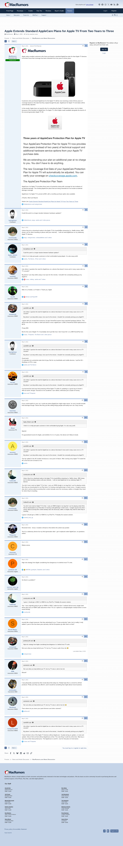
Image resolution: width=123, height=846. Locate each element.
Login (104, 53)
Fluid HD (10, 832)
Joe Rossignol (65, 794)
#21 (86, 636)
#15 (86, 524)
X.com (9, 791)
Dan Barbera (8, 813)
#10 (86, 400)
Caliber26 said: (27, 502)
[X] (108, 5)
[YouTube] (111, 5)
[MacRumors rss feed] (114, 5)
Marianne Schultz (66, 806)
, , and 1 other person (37, 220)
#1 (86, 45)
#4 (86, 244)
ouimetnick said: (27, 665)
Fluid (6, 832)
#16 (86, 542)
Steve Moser (8, 819)
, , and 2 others (35, 259)
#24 (86, 697)
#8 (86, 341)
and (33, 204)
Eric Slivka (64, 788)
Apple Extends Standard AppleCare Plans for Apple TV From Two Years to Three (53, 201)
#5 (86, 266)
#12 (86, 442)
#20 (86, 619)
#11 (86, 417)
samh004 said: (27, 308)
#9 (86, 372)
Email (6, 791)
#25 (86, 718)
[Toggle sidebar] (117, 15)
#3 (86, 227)
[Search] (115, 15)
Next (13, 41)
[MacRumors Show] (99, 5)
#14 (86, 498)
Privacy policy (8, 829)
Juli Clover (7, 794)
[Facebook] (102, 5)
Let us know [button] (89, 4)
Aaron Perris (65, 819)
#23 (86, 679)
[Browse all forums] (113, 15)
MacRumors (9, 34)
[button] (19, 11)
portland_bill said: (28, 640)
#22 (86, 661)
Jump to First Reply (35, 46)
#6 (86, 286)
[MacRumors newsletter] (117, 5)
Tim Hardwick (65, 800)
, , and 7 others (36, 279)
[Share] (82, 46)
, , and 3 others (38, 237)
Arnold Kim (8, 788)
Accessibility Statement (20, 829)
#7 (86, 303)
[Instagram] (105, 5)
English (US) (114, 831)
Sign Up (104, 49)
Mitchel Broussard (9, 800)
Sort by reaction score (31, 34)
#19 (86, 594)
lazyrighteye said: (28, 249)
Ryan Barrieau (65, 813)
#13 (86, 470)
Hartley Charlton (9, 806)
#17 (86, 559)
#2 (86, 209)
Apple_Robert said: (28, 422)
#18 (86, 576)
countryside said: (28, 474)
